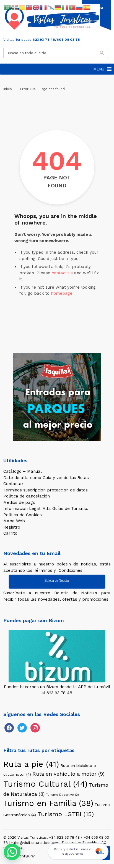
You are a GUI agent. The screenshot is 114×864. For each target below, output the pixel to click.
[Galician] (51, 7)
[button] (98, 69)
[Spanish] (86, 7)
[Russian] (79, 7)
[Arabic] (7, 7)
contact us (62, 272)
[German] (58, 7)
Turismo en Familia (48, 803)
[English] (36, 7)
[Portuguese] (72, 7)
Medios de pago (19, 502)
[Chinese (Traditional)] (29, 7)
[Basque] (15, 7)
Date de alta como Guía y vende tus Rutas (46, 477)
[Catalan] (22, 7)
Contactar (13, 483)
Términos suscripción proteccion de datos (45, 490)
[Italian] (65, 7)
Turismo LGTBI (65, 813)
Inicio (7, 89)
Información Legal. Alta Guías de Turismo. (45, 508)
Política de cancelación (26, 496)
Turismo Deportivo (62, 795)
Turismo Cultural (45, 784)
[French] (43, 7)
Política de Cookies (22, 514)
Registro (11, 527)
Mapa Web (14, 520)
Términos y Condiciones (58, 570)
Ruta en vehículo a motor (68, 774)
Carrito (10, 533)
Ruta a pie (31, 764)
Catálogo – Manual (22, 471)
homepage (61, 293)
